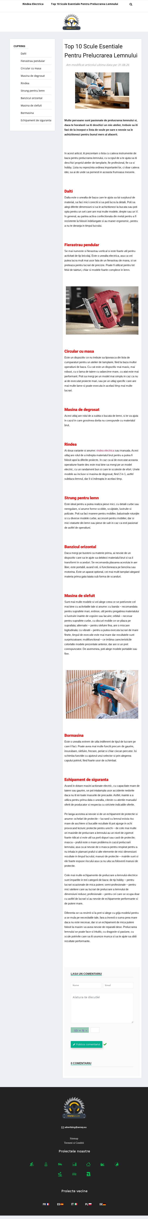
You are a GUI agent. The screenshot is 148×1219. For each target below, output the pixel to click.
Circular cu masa (31, 68)
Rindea (25, 83)
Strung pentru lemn (33, 90)
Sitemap (74, 1138)
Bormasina (27, 113)
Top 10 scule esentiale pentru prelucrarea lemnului (84, 4)
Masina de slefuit (31, 105)
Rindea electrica (33, 4)
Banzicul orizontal (31, 98)
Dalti (23, 53)
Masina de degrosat (33, 75)
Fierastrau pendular (33, 61)
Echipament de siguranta (36, 120)
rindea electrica (105, 450)
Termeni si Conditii (74, 1143)
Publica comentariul (88, 1044)
